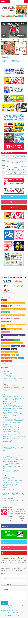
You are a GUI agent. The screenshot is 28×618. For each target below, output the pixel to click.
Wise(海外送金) (16, 406)
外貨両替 (18, 433)
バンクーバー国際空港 (19, 459)
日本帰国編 (21, 494)
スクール (4, 306)
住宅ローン (22, 500)
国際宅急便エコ (22, 419)
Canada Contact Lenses (8, 433)
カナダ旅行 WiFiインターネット (10, 448)
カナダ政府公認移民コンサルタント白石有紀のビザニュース (14, 325)
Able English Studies (13, 318)
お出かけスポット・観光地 (9, 378)
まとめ (3, 57)
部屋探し (5, 500)
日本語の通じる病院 (7, 396)
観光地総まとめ (6, 424)
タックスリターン (12, 415)
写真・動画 (13, 349)
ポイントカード (15, 427)
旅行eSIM (15, 457)
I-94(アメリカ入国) (7, 457)
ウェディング (6, 434)
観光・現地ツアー (6, 321)
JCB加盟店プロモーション (18, 398)
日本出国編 (14, 494)
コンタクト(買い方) (20, 436)
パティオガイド (21, 389)
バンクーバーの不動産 (8, 502)
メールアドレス (5, 579)
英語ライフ (20, 358)
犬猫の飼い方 (17, 396)
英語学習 (19, 378)
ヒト (17, 355)
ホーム (3, 605)
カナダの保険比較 (7, 403)
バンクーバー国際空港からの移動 (11, 463)
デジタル (4, 300)
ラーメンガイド (6, 385)
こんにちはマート (13, 401)
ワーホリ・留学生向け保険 (9, 405)
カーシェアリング (7, 471)
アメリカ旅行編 (17, 466)
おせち (13, 385)
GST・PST (16, 440)
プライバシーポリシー (11, 562)
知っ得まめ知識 (5, 312)
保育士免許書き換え (7, 431)
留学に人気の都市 (17, 408)
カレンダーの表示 (22, 176)
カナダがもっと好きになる (9, 375)
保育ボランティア (7, 489)
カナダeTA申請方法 (7, 466)
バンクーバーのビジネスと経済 (9, 358)
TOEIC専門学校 (18, 480)
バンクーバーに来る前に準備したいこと (12, 380)
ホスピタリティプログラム (9, 487)
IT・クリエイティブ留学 (8, 485)
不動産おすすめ (5, 349)
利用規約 (20, 562)
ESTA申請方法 (6, 456)
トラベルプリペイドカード (9, 464)
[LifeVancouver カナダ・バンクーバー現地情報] (8, 14)
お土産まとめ (6, 399)
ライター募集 (21, 605)
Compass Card (6, 427)
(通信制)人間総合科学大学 (9, 477)
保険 (4, 422)
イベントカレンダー (6, 607)
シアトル (15, 471)
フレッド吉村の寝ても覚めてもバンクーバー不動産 (13, 309)
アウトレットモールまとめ (9, 410)
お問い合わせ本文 (6, 589)
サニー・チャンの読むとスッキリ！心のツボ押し (13, 303)
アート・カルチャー (6, 361)
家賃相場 (5, 401)
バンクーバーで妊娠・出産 (9, 373)
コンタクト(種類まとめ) (8, 436)
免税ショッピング (7, 406)
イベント (4, 340)
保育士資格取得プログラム (9, 479)
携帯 (4, 450)
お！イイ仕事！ (5, 346)
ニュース (17, 340)
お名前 (3, 573)
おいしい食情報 (5, 332)
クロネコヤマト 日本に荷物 (15, 413)
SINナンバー (22, 426)
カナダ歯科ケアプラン (16, 399)
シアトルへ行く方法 (16, 456)
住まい (3, 329)
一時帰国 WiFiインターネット (16, 447)
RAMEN (5, 391)
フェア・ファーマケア (19, 412)
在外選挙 (5, 413)
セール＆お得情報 (15, 346)
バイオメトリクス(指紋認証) (9, 419)
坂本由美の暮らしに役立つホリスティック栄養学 (13, 315)
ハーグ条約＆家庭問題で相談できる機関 (12, 420)
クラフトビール (12, 389)
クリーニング (14, 434)
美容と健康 (7, 57)
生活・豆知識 (20, 373)
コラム (12, 355)
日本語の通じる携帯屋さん (9, 441)
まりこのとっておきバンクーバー (9, 352)
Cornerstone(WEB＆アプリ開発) (10, 484)
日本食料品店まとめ (7, 412)
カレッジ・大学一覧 (7, 480)
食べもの (15, 376)
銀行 (11, 440)
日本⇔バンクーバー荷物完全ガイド (11, 438)
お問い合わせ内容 (6, 584)
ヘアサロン (5, 440)
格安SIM (5, 415)
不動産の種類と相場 (13, 500)
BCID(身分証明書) (7, 408)
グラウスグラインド (7, 459)
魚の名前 (5, 389)
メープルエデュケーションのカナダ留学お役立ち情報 (13, 336)
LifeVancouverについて (11, 605)
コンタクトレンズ (7, 417)
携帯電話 (5, 447)
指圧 (14, 489)
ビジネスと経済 (5, 355)
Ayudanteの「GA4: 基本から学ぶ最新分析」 (12, 343)
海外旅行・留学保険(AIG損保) (10, 426)
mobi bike (16, 431)
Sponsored (10, 340)
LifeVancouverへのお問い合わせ (9, 610)
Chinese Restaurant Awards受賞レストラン (13, 387)
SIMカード (22, 448)
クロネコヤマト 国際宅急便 (13, 422)
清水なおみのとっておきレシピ (14, 329)
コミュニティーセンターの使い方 (11, 429)
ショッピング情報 (7, 376)
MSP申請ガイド (6, 398)
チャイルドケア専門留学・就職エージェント (13, 482)
